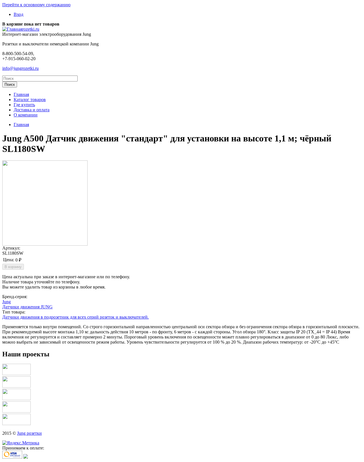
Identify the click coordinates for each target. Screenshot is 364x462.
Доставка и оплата (31, 109)
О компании (26, 114)
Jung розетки (29, 433)
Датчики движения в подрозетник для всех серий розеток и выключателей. (75, 317)
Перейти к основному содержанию (36, 4)
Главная (21, 94)
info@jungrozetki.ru (20, 68)
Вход (18, 14)
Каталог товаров (30, 99)
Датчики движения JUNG (27, 306)
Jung (6, 301)
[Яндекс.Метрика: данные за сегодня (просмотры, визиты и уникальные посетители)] (20, 443)
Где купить (24, 104)
